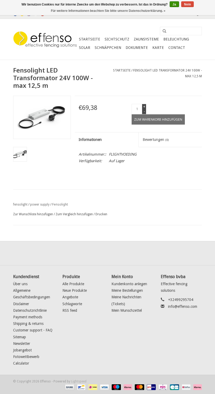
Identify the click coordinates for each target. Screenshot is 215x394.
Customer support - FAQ (32, 330)
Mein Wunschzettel (126, 310)
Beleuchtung (176, 39)
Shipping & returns (28, 323)
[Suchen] (162, 31)
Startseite (89, 39)
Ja (174, 4)
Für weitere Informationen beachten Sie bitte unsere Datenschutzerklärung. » (108, 11)
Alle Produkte (73, 284)
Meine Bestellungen (127, 290)
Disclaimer (21, 304)
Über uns (20, 284)
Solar (84, 47)
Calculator (21, 363)
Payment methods (27, 317)
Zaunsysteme (146, 39)
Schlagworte (72, 304)
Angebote (70, 297)
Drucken (101, 214)
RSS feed (69, 310)
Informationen (90, 139)
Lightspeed (79, 381)
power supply (40, 204)
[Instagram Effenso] (126, 253)
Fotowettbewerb (26, 357)
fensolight (20, 204)
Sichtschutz (117, 39)
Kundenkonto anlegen (129, 284)
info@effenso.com (182, 306)
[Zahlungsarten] (69, 387)
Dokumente (137, 47)
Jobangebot (22, 350)
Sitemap (19, 337)
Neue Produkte (74, 290)
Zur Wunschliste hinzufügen (33, 214)
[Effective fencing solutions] (45, 39)
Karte (158, 47)
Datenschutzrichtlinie (30, 310)
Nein (187, 4)
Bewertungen (156, 139)
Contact (176, 47)
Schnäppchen (108, 47)
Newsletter (21, 343)
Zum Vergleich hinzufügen (75, 214)
